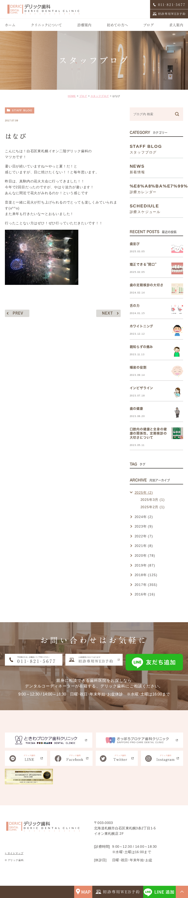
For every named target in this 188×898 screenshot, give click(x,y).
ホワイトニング (141, 326)
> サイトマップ (14, 853)
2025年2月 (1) (153, 507)
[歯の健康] (177, 412)
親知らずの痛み (141, 346)
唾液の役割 (138, 367)
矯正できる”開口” (143, 264)
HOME (72, 96)
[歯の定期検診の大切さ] (177, 289)
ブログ (83, 96)
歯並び (135, 243)
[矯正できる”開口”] (177, 268)
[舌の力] (177, 310)
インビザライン (141, 388)
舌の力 (135, 305)
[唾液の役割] (177, 371)
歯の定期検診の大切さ (147, 285)
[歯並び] (177, 248)
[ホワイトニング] (177, 330)
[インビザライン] (177, 392)
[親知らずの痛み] (177, 351)
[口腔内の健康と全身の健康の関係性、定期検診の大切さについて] (177, 433)
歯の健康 (136, 408)
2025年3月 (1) (153, 500)
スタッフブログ (100, 96)
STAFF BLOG (22, 110)
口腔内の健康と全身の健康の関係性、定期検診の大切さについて (148, 433)
